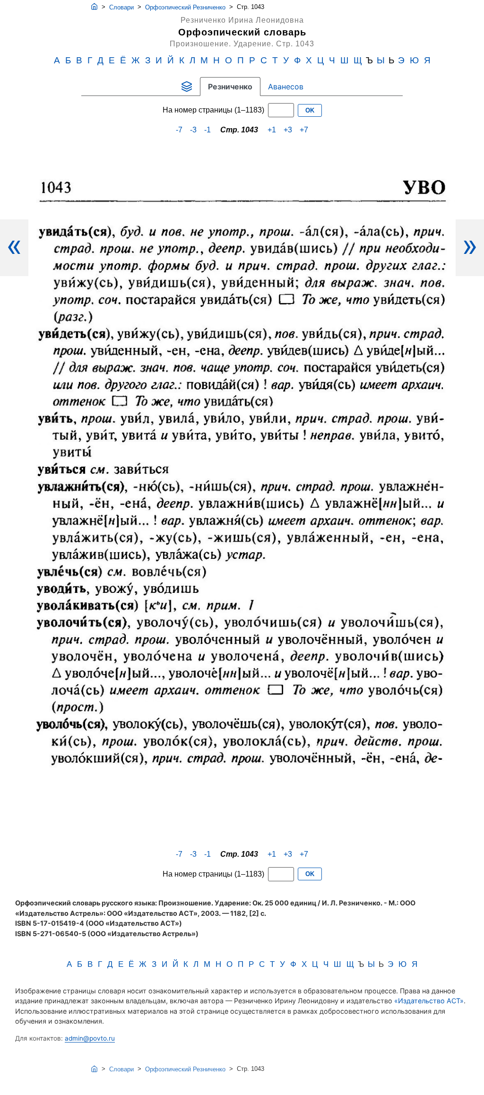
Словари (121, 7)
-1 (207, 130)
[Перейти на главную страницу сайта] (94, 7)
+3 (288, 130)
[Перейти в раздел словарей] (186, 86)
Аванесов (285, 86)
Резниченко (230, 86)
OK (309, 110)
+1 (272, 130)
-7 (179, 130)
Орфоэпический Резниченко (185, 7)
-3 (193, 130)
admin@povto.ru (90, 1038)
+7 (304, 130)
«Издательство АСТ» (429, 1001)
